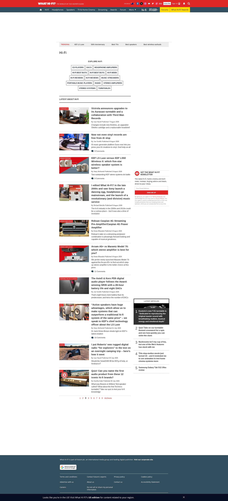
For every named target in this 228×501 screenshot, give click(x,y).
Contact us (118, 482)
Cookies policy (146, 477)
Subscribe (167, 3)
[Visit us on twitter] (141, 3)
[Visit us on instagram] (145, 3)
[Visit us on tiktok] (156, 3)
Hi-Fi (47, 9)
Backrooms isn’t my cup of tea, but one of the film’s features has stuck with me (152, 344)
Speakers (70, 9)
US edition (94, 497)
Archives (108, 398)
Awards (113, 9)
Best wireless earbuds (152, 44)
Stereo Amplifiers (66, 221)
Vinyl (62, 135)
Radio (62, 345)
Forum (123, 9)
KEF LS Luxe (79, 44)
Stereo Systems (65, 158)
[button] (189, 3)
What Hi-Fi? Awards (179, 9)
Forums (164, 9)
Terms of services (158, 197)
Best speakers (131, 44)
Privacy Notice (160, 198)
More (131, 9)
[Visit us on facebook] (137, 3)
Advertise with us (67, 482)
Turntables (64, 109)
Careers (63, 487)
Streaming (102, 9)
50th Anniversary (98, 44)
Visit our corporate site (143, 459)
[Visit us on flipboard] (152, 3)
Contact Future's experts (96, 477)
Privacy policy (119, 477)
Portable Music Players (68, 279)
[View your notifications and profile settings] (184, 3)
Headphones (57, 9)
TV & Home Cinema (86, 9)
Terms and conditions (68, 477)
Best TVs (115, 44)
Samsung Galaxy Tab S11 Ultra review (152, 368)
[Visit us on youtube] (149, 3)
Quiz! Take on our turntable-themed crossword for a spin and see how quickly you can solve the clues (152, 332)
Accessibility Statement (150, 482)
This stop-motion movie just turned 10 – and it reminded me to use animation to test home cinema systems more (152, 357)
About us (90, 482)
